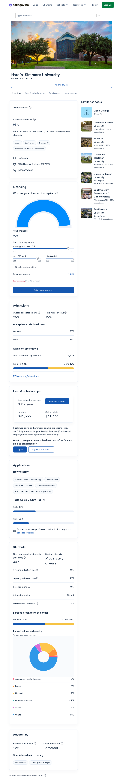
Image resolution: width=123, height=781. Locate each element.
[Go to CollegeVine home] (19, 5)
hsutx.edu (23, 157)
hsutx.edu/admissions (27, 376)
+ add (71, 273)
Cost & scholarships (34, 93)
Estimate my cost (57, 401)
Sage (35, 4)
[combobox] (17, 15)
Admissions (54, 93)
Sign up (108, 4)
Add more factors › (43, 289)
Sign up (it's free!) (41, 449)
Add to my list (61, 84)
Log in (95, 4)
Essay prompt (70, 93)
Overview (16, 93)
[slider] (67, 248)
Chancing (47, 4)
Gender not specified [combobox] (25, 267)
